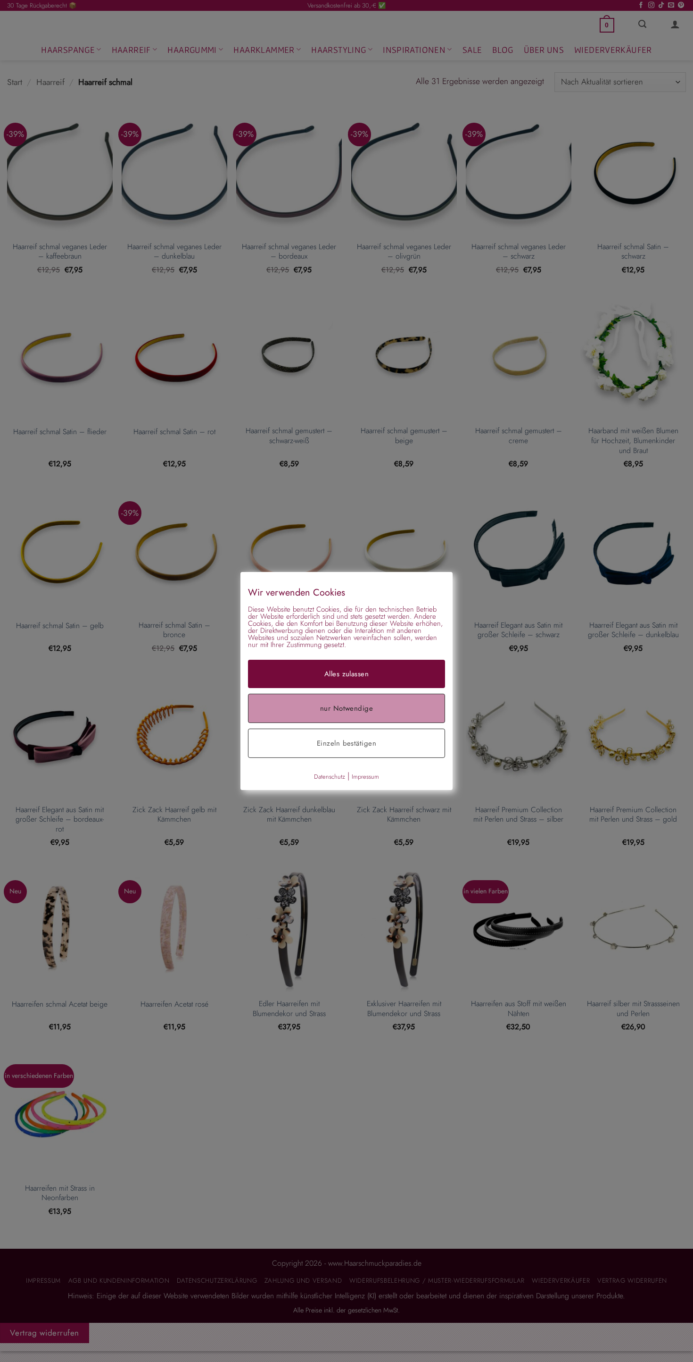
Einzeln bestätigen (346, 743)
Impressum (365, 776)
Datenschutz (329, 776)
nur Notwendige (346, 708)
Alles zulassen (346, 674)
